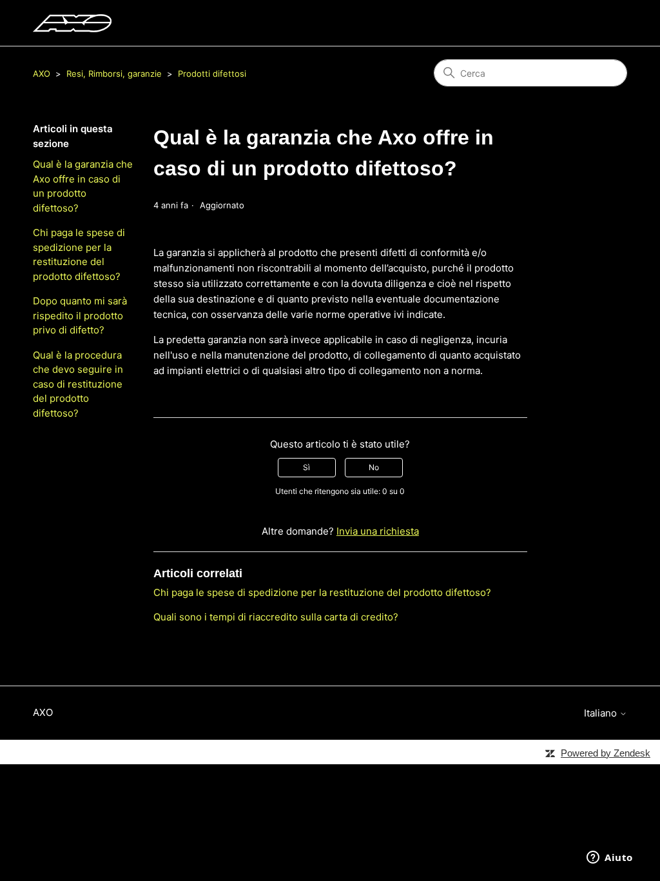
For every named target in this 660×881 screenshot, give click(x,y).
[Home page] (72, 23)
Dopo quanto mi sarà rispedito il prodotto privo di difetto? (80, 315)
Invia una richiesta (377, 531)
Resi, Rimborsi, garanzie (114, 73)
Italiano (601, 713)
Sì (306, 467)
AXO (41, 73)
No (374, 467)
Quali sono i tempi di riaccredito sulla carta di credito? (275, 617)
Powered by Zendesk (605, 752)
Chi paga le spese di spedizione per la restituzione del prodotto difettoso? (79, 254)
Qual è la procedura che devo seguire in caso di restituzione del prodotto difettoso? (78, 384)
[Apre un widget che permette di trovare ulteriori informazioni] (609, 858)
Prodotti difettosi (212, 73)
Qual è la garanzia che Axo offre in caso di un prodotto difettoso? (83, 186)
